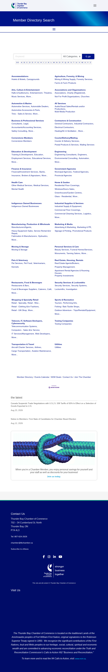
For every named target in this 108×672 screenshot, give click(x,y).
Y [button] (87, 62)
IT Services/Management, (23, 334)
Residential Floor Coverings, (67, 185)
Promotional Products (82, 231)
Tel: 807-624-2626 (19, 536)
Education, (39, 154)
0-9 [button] (17, 62)
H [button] (41, 62)
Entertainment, (36, 93)
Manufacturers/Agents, (22, 227)
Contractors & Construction (68, 121)
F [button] (35, 62)
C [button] (27, 62)
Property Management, (65, 267)
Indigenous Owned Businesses (27, 203)
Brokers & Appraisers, (31, 175)
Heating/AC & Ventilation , (66, 131)
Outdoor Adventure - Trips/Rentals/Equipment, (75, 310)
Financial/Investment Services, (25, 172)
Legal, (26, 123)
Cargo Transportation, (21, 351)
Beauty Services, (62, 249)
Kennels (15, 267)
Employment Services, (21, 158)
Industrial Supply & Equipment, (68, 206)
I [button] (43, 62)
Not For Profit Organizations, (67, 96)
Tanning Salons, (74, 253)
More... (29, 96)
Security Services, (63, 285)
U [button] (76, 62)
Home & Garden (62, 182)
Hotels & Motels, (19, 79)
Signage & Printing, (63, 231)
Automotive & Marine (22, 103)
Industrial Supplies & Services (69, 203)
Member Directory (25, 377)
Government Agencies (65, 169)
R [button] (68, 62)
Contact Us (68, 377)
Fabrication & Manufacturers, (24, 236)
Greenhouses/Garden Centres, (68, 193)
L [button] (51, 62)
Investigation (71, 289)
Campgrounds (33, 79)
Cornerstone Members (22, 138)
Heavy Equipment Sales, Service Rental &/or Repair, (31, 232)
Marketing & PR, (84, 227)
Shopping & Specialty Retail (25, 300)
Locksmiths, (60, 289)
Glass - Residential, (63, 196)
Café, (49, 289)
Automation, (84, 158)
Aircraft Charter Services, (23, 347)
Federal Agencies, (81, 172)
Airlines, (38, 347)
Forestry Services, (85, 79)
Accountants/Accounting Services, (27, 127)
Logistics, (87, 213)
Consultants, (17, 123)
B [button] (24, 62)
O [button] (59, 62)
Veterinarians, (39, 263)
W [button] (82, 62)
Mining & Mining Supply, (65, 79)
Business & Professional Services (28, 121)
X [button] (85, 62)
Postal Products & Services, (67, 145)
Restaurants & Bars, (20, 285)
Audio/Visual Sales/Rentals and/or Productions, (70, 107)
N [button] (56, 62)
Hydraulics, (43, 236)
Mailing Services (87, 145)
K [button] (48, 62)
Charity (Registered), (76, 93)
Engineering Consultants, (66, 154)
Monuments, (60, 253)
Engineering (60, 151)
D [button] (29, 62)
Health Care (17, 182)
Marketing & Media (64, 224)
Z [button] (90, 62)
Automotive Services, (21, 106)
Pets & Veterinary (20, 260)
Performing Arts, (70, 303)
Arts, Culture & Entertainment (26, 90)
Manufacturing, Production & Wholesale (31, 224)
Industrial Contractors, (84, 123)
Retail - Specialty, (19, 303)
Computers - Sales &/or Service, (26, 330)
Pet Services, (17, 263)
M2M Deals (56, 377)
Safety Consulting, (20, 131)
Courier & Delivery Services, (67, 141)
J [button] (45, 62)
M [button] (54, 62)
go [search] (89, 56)
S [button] (71, 62)
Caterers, (42, 289)
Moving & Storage (20, 247)
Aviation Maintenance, (41, 351)
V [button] (79, 62)
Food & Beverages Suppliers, (25, 289)
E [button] (32, 62)
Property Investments (64, 275)
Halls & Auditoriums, (20, 93)
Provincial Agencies (63, 175)
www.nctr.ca (80, 658)
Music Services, (18, 96)
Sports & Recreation (64, 300)
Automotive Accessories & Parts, (26, 110)
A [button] (21, 62)
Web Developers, (42, 334)
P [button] (62, 62)
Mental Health (18, 189)
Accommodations (20, 76)
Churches (85, 96)
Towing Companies (64, 321)
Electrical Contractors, (64, 127)
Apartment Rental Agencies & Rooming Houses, (72, 271)
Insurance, (16, 175)
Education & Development (24, 151)
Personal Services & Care (67, 247)
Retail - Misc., (34, 303)
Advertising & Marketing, (65, 227)
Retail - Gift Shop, (19, 310)
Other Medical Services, (22, 185)
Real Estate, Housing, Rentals (69, 260)
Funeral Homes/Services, (81, 249)
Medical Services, (41, 185)
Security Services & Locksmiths (70, 282)
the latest (16, 397)
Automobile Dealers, (40, 106)
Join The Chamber (82, 377)
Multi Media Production (65, 111)
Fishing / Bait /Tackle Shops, (67, 306)
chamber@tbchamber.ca (22, 543)
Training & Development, (22, 154)
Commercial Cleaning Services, (69, 213)
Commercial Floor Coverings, (68, 210)
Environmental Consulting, (66, 158)
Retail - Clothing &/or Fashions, (25, 306)
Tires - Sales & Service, (22, 114)
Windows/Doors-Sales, (65, 189)
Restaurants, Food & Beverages (27, 282)
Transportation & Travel (23, 344)
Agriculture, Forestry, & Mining (69, 76)
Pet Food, (28, 263)
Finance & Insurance (21, 169)
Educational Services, (41, 158)
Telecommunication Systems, (24, 326)
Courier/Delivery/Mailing (66, 138)
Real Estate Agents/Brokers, (67, 263)
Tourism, (58, 303)
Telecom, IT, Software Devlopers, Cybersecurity (27, 322)
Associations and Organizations (70, 90)
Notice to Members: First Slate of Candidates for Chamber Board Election (43, 419)
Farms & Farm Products (65, 83)
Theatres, (48, 93)
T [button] (73, 62)
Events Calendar (42, 377)
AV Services (60, 103)
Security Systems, (79, 285)
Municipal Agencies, (63, 172)
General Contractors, (64, 123)
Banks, (42, 172)
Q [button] (65, 62)
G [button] (38, 62)
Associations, (60, 93)
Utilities (58, 344)
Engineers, (82, 154)
